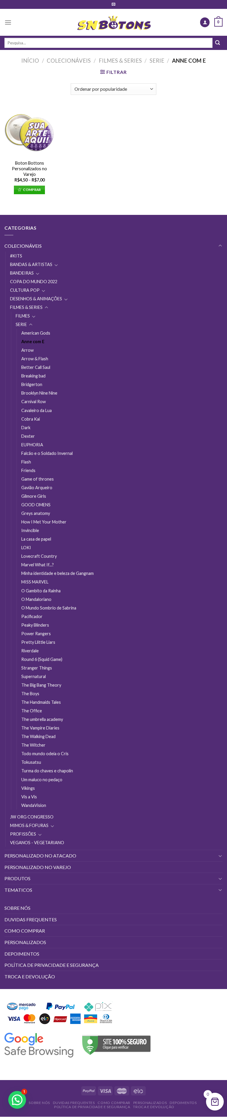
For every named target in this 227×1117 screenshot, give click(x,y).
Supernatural (33, 676)
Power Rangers (36, 633)
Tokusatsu (31, 762)
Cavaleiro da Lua (36, 410)
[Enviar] (218, 43)
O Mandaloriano (36, 599)
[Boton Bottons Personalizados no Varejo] (29, 132)
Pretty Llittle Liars (38, 642)
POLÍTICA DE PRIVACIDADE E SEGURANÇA (51, 965)
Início (30, 60)
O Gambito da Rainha (41, 590)
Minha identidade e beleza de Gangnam (57, 573)
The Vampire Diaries (40, 727)
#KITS (16, 255)
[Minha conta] (205, 22)
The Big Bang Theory (41, 685)
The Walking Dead (38, 736)
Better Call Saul (35, 367)
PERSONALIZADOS (25, 942)
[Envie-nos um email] (113, 4)
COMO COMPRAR (24, 930)
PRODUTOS (17, 878)
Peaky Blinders (35, 625)
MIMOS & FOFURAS (29, 825)
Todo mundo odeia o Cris (45, 753)
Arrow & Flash (34, 358)
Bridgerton (31, 384)
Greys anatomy (35, 513)
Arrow (27, 350)
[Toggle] (220, 245)
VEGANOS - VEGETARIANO (37, 842)
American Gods (35, 332)
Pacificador (32, 616)
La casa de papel (36, 539)
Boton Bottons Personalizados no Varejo (29, 168)
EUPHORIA (32, 444)
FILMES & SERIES (120, 60)
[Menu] (8, 22)
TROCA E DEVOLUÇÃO (29, 976)
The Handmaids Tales (41, 702)
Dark (25, 427)
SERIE (157, 60)
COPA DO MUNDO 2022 (33, 281)
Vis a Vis (29, 796)
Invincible (30, 530)
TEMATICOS (18, 890)
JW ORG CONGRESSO (31, 816)
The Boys (30, 693)
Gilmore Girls (33, 496)
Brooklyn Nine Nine (39, 392)
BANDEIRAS (22, 272)
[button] (17, 1100)
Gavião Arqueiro (36, 487)
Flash (26, 461)
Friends (28, 470)
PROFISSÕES (23, 833)
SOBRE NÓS (17, 908)
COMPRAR (32, 190)
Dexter (28, 436)
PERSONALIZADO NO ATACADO (40, 855)
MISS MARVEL (34, 581)
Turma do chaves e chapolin (47, 770)
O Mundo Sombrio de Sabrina (48, 607)
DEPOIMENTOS (21, 953)
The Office (31, 710)
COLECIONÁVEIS (69, 60)
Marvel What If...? (37, 564)
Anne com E (32, 341)
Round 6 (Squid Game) (41, 659)
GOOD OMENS (36, 504)
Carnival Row (33, 401)
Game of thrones (37, 479)
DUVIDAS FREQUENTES (30, 919)
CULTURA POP (25, 290)
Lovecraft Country (39, 556)
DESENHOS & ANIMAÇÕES (36, 298)
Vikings (28, 788)
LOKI (26, 547)
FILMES (23, 315)
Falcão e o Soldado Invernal (47, 453)
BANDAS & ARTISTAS (31, 264)
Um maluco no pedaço (41, 779)
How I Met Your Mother (44, 521)
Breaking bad (33, 375)
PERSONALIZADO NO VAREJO (37, 867)
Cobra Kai (30, 418)
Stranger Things (36, 667)
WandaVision (33, 805)
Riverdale (30, 650)
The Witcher (33, 745)
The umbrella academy (42, 719)
